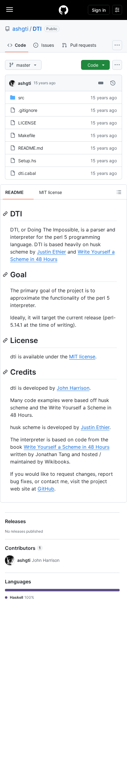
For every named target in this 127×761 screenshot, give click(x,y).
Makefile (26, 135)
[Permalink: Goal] (6, 274)
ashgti (20, 29)
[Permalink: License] (6, 340)
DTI (37, 29)
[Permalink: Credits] (6, 372)
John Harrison (73, 388)
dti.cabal (27, 173)
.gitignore (27, 110)
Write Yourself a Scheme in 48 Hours (66, 447)
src (21, 97)
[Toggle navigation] (9, 9)
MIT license (82, 356)
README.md (30, 148)
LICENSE (27, 122)
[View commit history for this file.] (113, 83)
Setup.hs (27, 160)
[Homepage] (63, 10)
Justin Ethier (51, 252)
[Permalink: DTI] (6, 213)
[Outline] (119, 192)
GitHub (46, 489)
